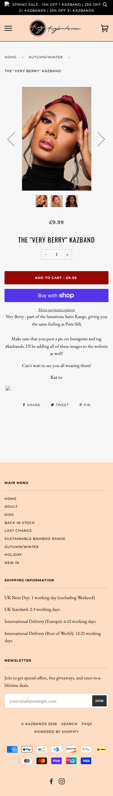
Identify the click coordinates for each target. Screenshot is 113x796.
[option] (56, 139)
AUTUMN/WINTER (46, 57)
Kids (9, 515)
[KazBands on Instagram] (62, 782)
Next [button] (97, 139)
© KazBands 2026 (39, 724)
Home (11, 57)
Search (69, 724)
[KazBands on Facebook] (51, 782)
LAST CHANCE (18, 530)
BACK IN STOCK (20, 523)
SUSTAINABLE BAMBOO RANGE (35, 539)
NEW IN (12, 563)
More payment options (56, 309)
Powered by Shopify (56, 732)
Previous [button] (15, 139)
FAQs (87, 724)
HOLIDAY (13, 555)
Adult (11, 506)
